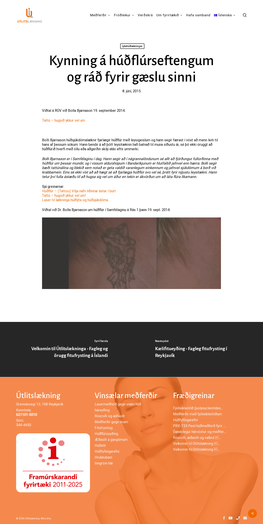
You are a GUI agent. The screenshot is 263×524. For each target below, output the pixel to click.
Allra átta (46, 518)
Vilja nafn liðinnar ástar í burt (94, 191)
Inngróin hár (104, 463)
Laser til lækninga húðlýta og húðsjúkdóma (75, 200)
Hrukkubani (103, 457)
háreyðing (102, 410)
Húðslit (100, 445)
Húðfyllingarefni (107, 451)
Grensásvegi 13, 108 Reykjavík (39, 404)
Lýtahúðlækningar (132, 46)
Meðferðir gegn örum (111, 422)
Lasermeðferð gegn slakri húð (118, 404)
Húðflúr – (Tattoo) (56, 191)
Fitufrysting (104, 428)
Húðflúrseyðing (106, 434)
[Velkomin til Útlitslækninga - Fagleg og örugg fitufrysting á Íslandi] (66, 349)
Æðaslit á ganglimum (111, 439)
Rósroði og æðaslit (110, 416)
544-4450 (23, 425)
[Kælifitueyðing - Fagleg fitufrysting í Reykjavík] (197, 349)
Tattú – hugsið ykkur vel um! (64, 195)
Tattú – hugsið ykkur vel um (63, 120)
